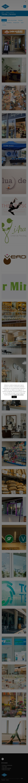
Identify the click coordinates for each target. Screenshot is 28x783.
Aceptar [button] (14, 397)
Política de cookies (19, 394)
